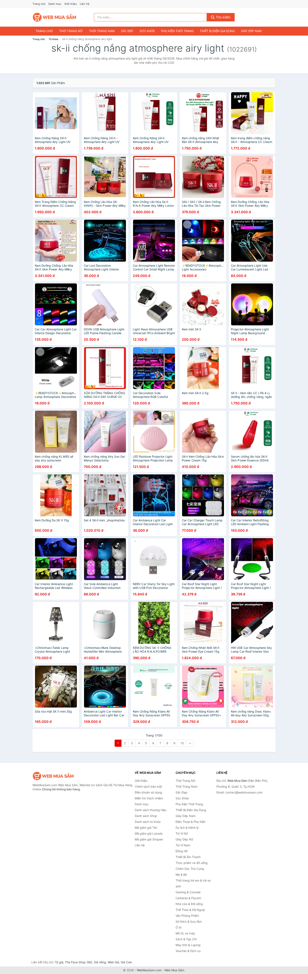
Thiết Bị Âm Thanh (188, 857)
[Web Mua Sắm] (53, 776)
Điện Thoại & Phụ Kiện (191, 821)
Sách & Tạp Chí (186, 939)
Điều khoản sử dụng (148, 792)
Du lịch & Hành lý (187, 827)
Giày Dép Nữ (184, 839)
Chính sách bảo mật (148, 786)
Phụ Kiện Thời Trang (177, 31)
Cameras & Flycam (188, 898)
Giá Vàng (100, 962)
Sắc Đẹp (127, 31)
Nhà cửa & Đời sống (189, 904)
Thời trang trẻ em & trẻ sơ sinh (193, 883)
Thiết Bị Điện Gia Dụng (217, 31)
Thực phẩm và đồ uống (192, 863)
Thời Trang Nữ (71, 31)
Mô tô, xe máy (185, 933)
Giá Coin (126, 962)
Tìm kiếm (222, 17)
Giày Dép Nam (251, 31)
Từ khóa (53, 39)
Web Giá (113, 962)
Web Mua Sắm (174, 970)
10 (182, 743)
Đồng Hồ (182, 851)
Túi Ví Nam (183, 845)
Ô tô (178, 927)
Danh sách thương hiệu (150, 810)
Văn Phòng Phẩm (187, 915)
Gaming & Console (188, 892)
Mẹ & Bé (181, 874)
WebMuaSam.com (149, 970)
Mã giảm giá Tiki (146, 827)
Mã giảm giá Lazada (149, 833)
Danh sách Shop (146, 816)
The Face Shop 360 (78, 962)
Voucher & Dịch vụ (188, 951)
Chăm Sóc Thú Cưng (190, 868)
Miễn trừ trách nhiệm (149, 798)
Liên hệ (84, 3)
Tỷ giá (59, 962)
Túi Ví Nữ (182, 833)
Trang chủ (38, 3)
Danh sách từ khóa (147, 821)
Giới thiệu (70, 3)
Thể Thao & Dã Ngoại (190, 910)
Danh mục (54, 3)
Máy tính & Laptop (188, 945)
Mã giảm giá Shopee (149, 839)
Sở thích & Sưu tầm (189, 921)
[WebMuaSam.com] (54, 17)
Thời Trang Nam (102, 31)
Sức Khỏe (147, 31)
